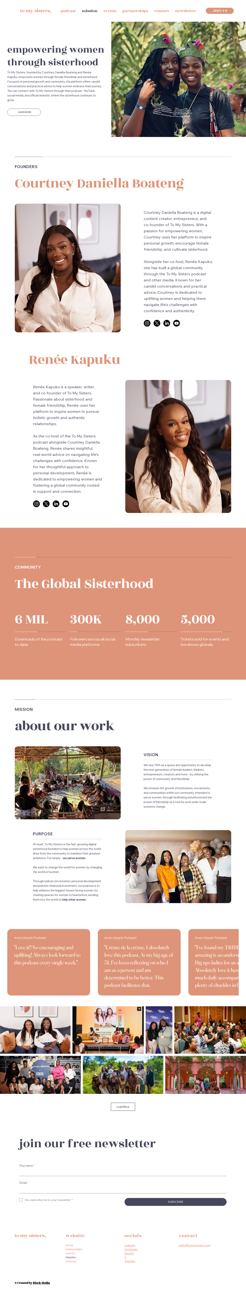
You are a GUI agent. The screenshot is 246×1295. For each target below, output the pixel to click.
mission (71, 1257)
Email (23, 1182)
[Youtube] (176, 323)
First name (27, 1165)
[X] (157, 323)
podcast (71, 1261)
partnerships (74, 1249)
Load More (123, 1106)
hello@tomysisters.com (194, 1245)
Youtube (129, 1261)
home (69, 1245)
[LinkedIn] (166, 323)
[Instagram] (147, 323)
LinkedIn (129, 1245)
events (70, 1253)
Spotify (129, 1253)
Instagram (131, 1249)
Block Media (41, 1283)
